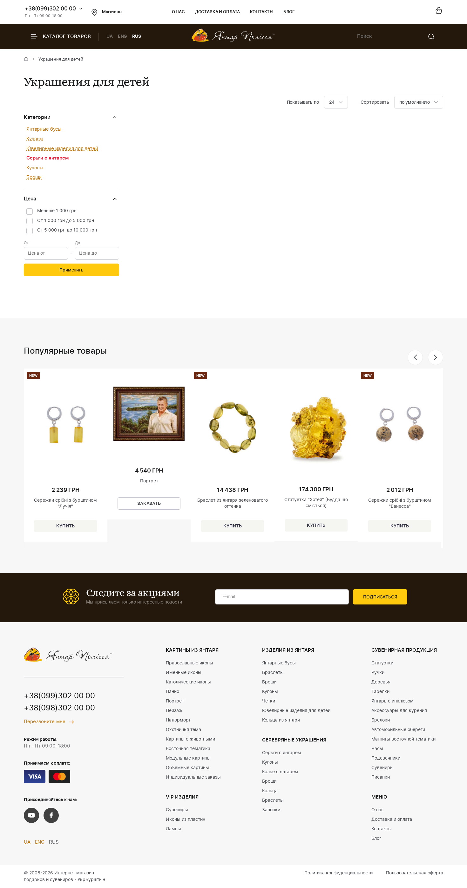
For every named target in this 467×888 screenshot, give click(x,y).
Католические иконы (188, 682)
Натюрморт (178, 720)
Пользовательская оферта (414, 873)
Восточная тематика (188, 749)
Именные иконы (183, 672)
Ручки (377, 672)
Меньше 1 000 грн (57, 211)
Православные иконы (189, 663)
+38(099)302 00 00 (50, 8)
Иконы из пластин (185, 819)
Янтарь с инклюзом (392, 701)
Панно (172, 691)
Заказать (149, 503)
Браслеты (273, 672)
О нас (178, 12)
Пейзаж (174, 710)
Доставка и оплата (217, 12)
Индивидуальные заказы (193, 777)
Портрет (175, 701)
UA (109, 36)
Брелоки (380, 720)
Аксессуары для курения (399, 710)
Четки (268, 701)
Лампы (173, 829)
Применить (71, 270)
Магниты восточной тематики (403, 739)
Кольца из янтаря (281, 720)
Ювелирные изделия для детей (62, 148)
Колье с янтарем (280, 772)
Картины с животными (190, 739)
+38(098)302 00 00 (59, 708)
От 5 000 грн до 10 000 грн (67, 230)
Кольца (270, 791)
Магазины (112, 12)
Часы (377, 749)
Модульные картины (188, 758)
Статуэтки (382, 663)
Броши (34, 177)
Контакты (261, 12)
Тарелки (380, 691)
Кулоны (34, 138)
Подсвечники (385, 758)
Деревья (380, 682)
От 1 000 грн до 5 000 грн (65, 221)
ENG (122, 36)
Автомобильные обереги (398, 730)
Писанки (380, 777)
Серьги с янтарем (47, 158)
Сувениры (177, 810)
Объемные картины (187, 768)
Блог (288, 12)
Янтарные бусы (43, 129)
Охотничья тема (183, 730)
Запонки (271, 810)
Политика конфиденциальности (338, 873)
